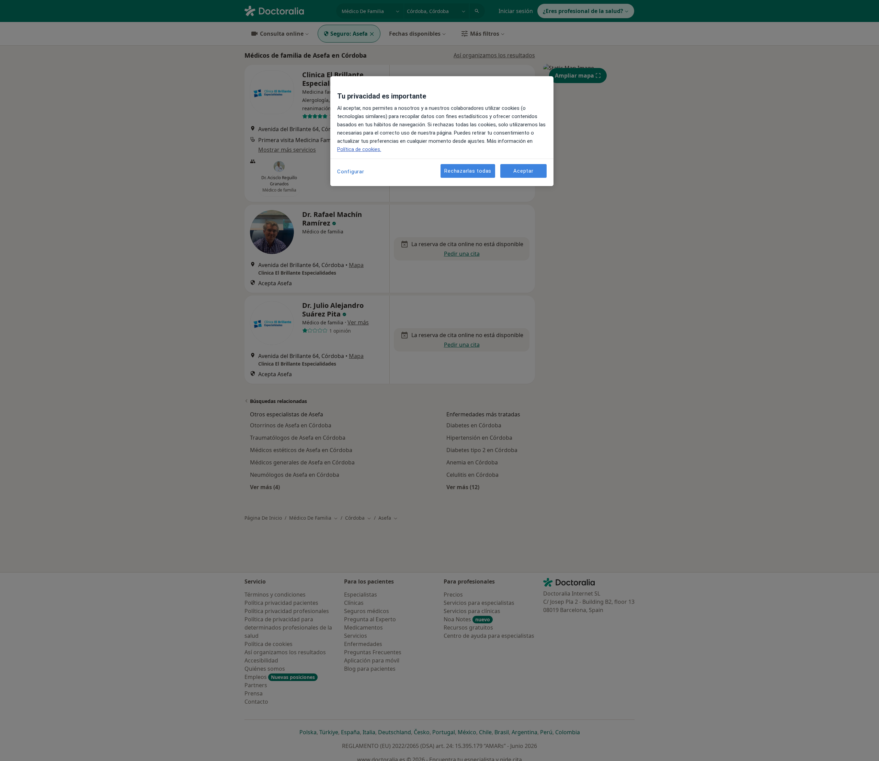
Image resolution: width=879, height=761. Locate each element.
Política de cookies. (359, 149)
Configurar (350, 172)
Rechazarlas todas (467, 171)
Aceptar (523, 171)
